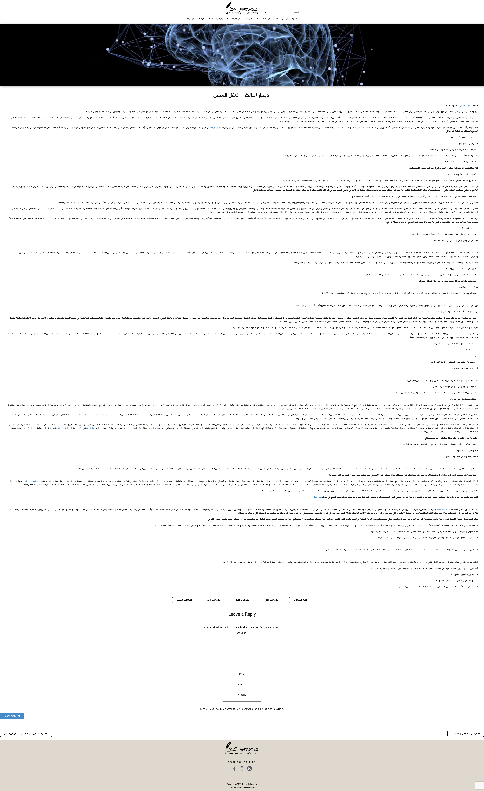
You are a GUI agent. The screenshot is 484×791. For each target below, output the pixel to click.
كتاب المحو (248, 18)
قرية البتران (90, 428)
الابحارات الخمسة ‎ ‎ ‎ (263, 18)
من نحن (285, 18)
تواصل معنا (190, 18)
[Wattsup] (249, 768)
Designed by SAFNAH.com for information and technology (242, 787)
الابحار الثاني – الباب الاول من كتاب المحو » (465, 733)
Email (242, 684)
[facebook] (234, 768)
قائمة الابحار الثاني (271, 600)
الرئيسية (295, 18)
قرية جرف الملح (62, 428)
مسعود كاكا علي (466, 105)
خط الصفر (317, 497)
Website (242, 695)
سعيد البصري (154, 428)
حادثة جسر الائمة (443, 509)
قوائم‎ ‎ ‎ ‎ (201, 18)
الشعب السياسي (29, 481)
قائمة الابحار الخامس (184, 600)
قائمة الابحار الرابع (213, 600)
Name (242, 674)
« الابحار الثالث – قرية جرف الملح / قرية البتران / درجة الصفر (26, 733)
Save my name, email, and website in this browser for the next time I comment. (242, 709)
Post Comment (12, 715)
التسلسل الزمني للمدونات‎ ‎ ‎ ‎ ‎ (218, 18)
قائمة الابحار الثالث (242, 600)
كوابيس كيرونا (216, 127)
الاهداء (276, 18)
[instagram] (242, 768)
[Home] (242, 8)
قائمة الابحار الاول (300, 600)
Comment (242, 633)
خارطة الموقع (236, 18)
